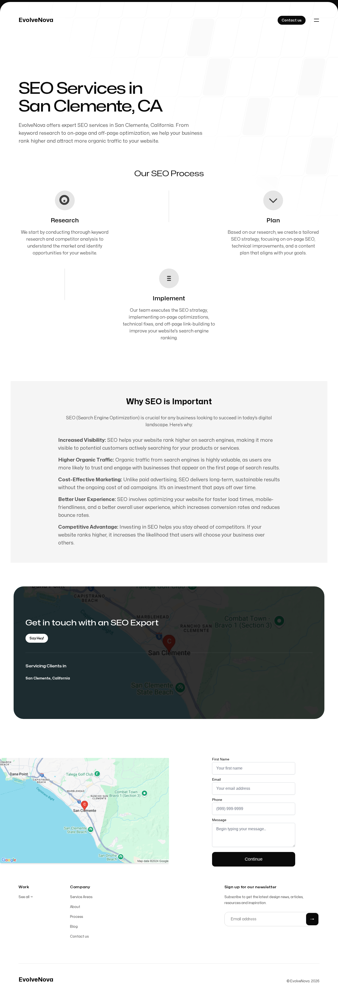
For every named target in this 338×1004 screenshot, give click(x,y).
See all (26, 897)
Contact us (79, 936)
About (75, 906)
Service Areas (81, 897)
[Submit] (312, 919)
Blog (74, 926)
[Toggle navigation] (316, 20)
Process (76, 916)
